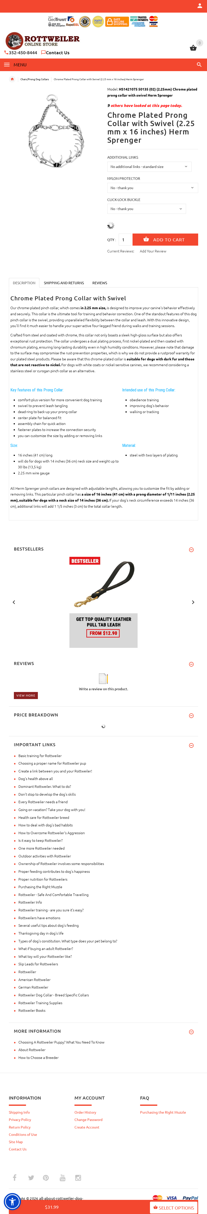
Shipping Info (19, 1112)
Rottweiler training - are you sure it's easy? (51, 909)
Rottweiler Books (31, 1010)
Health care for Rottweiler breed (43, 817)
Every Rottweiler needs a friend (43, 801)
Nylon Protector (123, 178)
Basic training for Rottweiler (40, 755)
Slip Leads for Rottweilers (38, 963)
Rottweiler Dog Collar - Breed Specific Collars (53, 994)
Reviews (99, 282)
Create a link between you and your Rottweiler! (55, 770)
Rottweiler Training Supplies (40, 1002)
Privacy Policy (20, 1119)
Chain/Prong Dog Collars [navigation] (34, 79)
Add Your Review (153, 250)
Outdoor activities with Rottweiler (44, 855)
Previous (14, 602)
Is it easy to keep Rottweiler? (40, 840)
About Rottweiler (31, 1049)
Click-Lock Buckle (123, 199)
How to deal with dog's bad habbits (45, 824)
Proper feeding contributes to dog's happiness (54, 871)
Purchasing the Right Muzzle (40, 886)
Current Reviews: (120, 250)
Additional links (122, 157)
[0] (193, 49)
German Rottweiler (33, 987)
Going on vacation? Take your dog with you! (51, 809)
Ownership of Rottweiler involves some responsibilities (61, 863)
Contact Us (57, 52)
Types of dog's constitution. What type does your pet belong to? (67, 940)
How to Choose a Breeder (38, 1057)
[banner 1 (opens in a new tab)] (103, 602)
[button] (198, 64)
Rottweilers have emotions (39, 917)
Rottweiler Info (30, 902)
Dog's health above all (35, 778)
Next (193, 602)
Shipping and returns (64, 282)
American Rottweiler (34, 979)
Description (24, 282)
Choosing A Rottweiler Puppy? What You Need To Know (61, 1042)
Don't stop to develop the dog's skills (47, 794)
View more (25, 695)
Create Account (86, 1127)
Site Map (16, 1141)
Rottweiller (27, 971)
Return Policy (20, 1127)
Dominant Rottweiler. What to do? (44, 786)
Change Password (88, 1119)
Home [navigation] (12, 79)
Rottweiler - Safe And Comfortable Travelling (53, 894)
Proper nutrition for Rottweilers (42, 879)
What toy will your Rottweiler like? (45, 956)
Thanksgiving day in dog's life (41, 933)
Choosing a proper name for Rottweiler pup (52, 763)
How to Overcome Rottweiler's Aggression (51, 832)
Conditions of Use (23, 1134)
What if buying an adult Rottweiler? (45, 948)
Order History (85, 1112)
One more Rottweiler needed (41, 848)
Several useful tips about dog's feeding (48, 925)
